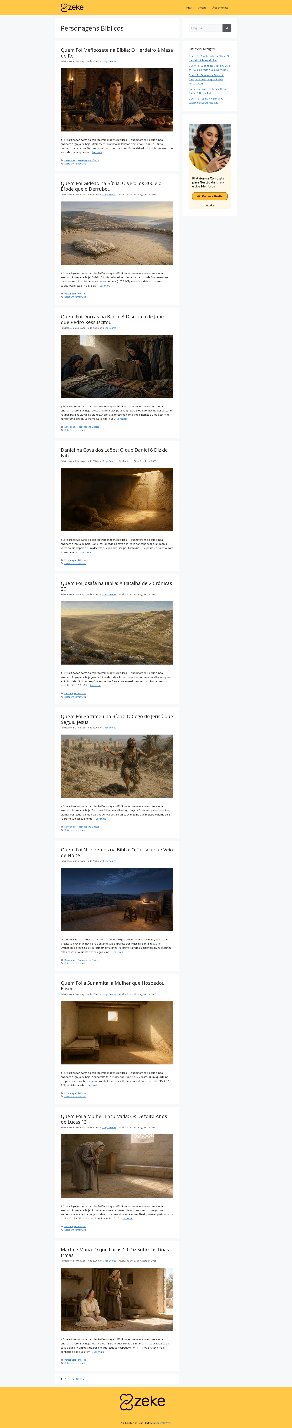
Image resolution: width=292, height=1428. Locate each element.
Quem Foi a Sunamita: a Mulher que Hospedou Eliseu (113, 986)
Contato (202, 7)
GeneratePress (163, 1422)
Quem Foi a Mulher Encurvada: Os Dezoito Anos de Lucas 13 (114, 1119)
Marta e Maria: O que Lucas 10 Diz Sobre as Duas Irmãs (115, 1252)
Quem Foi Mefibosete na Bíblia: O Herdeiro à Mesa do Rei (117, 53)
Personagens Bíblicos (88, 160)
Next (80, 1379)
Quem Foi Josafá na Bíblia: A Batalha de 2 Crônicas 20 (116, 586)
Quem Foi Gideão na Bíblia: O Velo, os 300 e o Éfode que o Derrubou (111, 186)
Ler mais (97, 152)
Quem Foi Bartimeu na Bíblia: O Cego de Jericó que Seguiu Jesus (117, 719)
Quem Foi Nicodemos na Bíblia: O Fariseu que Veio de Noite (117, 852)
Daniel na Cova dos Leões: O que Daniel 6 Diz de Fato (114, 453)
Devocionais (70, 160)
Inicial (189, 7)
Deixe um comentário (75, 163)
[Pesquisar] (226, 28)
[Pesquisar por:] (205, 28)
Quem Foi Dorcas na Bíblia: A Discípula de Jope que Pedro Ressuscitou (112, 319)
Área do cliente (220, 7)
